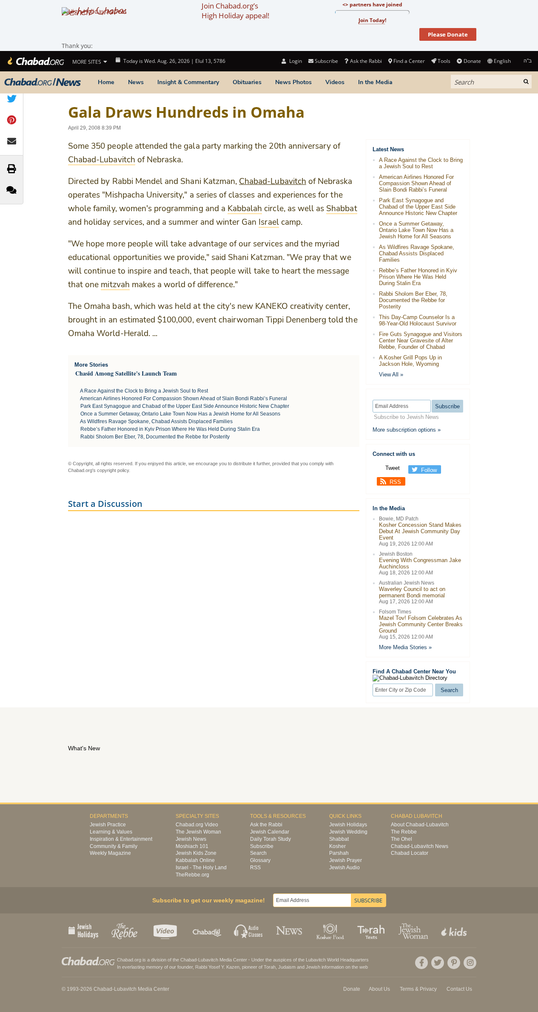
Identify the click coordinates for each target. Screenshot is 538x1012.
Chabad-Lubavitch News (419, 846)
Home (106, 82)
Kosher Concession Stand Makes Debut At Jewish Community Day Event (420, 531)
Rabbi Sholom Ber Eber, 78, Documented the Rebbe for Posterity (155, 437)
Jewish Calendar (269, 832)
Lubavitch (208, 959)
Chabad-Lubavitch (272, 181)
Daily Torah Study (270, 839)
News (136, 82)
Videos (334, 82)
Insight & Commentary (188, 82)
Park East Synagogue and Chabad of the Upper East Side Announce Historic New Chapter (184, 406)
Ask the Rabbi (365, 61)
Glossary (260, 860)
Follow (429, 470)
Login (295, 61)
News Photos (293, 82)
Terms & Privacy (418, 989)
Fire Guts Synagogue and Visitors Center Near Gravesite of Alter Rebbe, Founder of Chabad (420, 340)
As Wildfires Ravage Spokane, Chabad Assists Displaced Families (156, 421)
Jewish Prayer (345, 860)
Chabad (188, 959)
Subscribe (261, 846)
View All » (391, 374)
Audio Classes (248, 930)
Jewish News (191, 839)
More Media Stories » (405, 647)
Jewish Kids (454, 930)
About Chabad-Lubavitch (420, 825)
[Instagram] (470, 962)
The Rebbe (404, 832)
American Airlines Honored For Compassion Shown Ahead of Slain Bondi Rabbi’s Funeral (183, 398)
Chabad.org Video (197, 825)
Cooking (331, 930)
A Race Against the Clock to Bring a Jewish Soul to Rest (144, 391)
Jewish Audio (344, 868)
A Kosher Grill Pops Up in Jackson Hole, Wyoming (410, 360)
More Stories (91, 365)
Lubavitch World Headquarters (337, 959)
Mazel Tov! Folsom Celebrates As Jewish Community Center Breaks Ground (421, 624)
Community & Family (113, 846)
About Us (379, 989)
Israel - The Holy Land (201, 868)
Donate (472, 61)
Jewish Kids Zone (196, 853)
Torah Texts (372, 930)
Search (258, 853)
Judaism (287, 967)
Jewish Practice (108, 825)
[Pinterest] (453, 962)
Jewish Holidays (348, 825)
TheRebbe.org (192, 875)
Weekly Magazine (110, 853)
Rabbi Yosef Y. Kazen (217, 967)
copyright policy (113, 470)
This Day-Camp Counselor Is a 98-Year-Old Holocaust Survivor (417, 320)
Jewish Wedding (348, 832)
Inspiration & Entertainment (121, 839)
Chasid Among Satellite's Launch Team (126, 373)
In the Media (375, 82)
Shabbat (339, 839)
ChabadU (207, 930)
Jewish (313, 967)
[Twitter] (437, 962)
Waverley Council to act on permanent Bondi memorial (412, 592)
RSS (395, 482)
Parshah (339, 853)
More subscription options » (407, 430)
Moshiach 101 (192, 846)
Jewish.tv (166, 930)
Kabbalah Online (195, 860)
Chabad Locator (409, 853)
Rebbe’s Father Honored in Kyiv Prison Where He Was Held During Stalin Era (170, 429)
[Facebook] (421, 962)
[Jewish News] (42, 82)
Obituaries (247, 82)
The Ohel (401, 839)
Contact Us (459, 989)
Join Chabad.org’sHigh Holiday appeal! (235, 10)
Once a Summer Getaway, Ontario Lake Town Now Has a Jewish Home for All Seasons (180, 414)
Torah (270, 967)
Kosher (337, 846)
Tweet (392, 468)
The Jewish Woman (198, 832)
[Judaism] (35, 61)
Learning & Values (111, 832)
